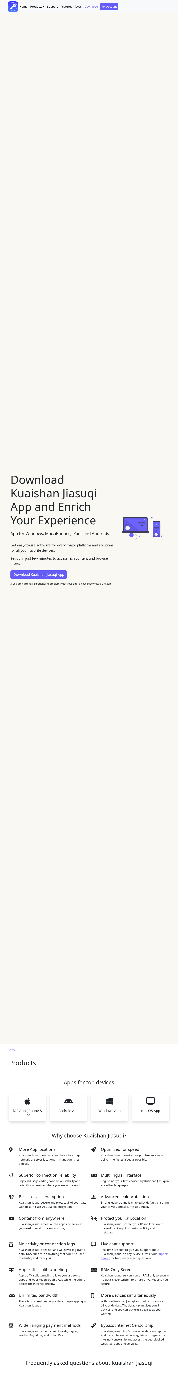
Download (91, 7)
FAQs (78, 7)
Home (23, 7)
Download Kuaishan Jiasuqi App (38, 574)
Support (52, 7)
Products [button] (36, 7)
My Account (109, 7)
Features (66, 7)
